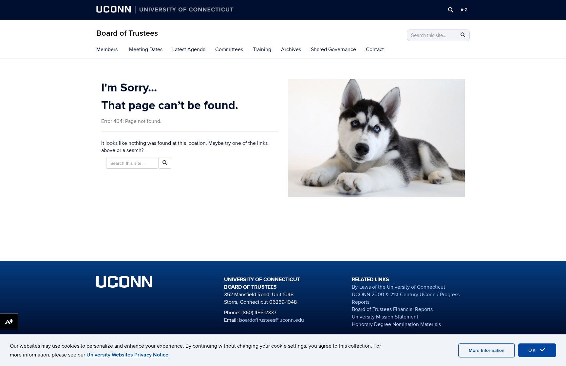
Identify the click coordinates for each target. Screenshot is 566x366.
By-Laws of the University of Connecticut (398, 287)
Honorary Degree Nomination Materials (396, 324)
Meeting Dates (145, 49)
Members (107, 49)
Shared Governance (333, 49)
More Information (486, 350)
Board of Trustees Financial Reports (392, 309)
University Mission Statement (385, 317)
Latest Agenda (188, 49)
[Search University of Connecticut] (450, 10)
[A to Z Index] (464, 10)
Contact (375, 49)
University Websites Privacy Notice (127, 355)
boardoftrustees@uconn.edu (271, 320)
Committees (229, 49)
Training (262, 49)
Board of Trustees (127, 33)
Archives (291, 49)
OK (533, 350)
